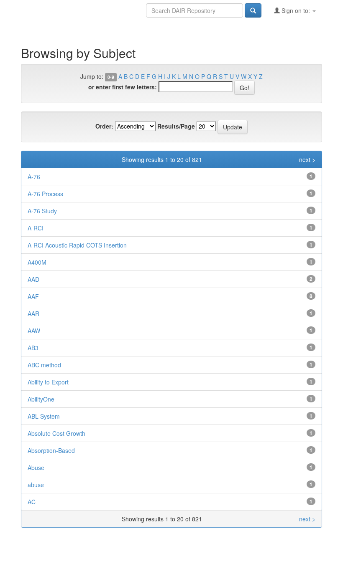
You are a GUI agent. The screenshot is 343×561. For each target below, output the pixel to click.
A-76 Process (45, 194)
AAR (33, 313)
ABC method (44, 365)
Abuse (36, 467)
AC (32, 502)
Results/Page (176, 126)
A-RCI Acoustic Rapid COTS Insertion (77, 245)
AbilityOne (41, 399)
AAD (33, 279)
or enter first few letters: (122, 87)
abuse (36, 484)
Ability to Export (48, 382)
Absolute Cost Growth (56, 433)
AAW (34, 330)
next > (307, 159)
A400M (37, 262)
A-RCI (36, 228)
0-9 (111, 77)
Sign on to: (296, 10)
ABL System (44, 416)
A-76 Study (42, 211)
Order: (104, 126)
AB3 (33, 348)
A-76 (34, 176)
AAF (33, 296)
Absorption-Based (51, 450)
